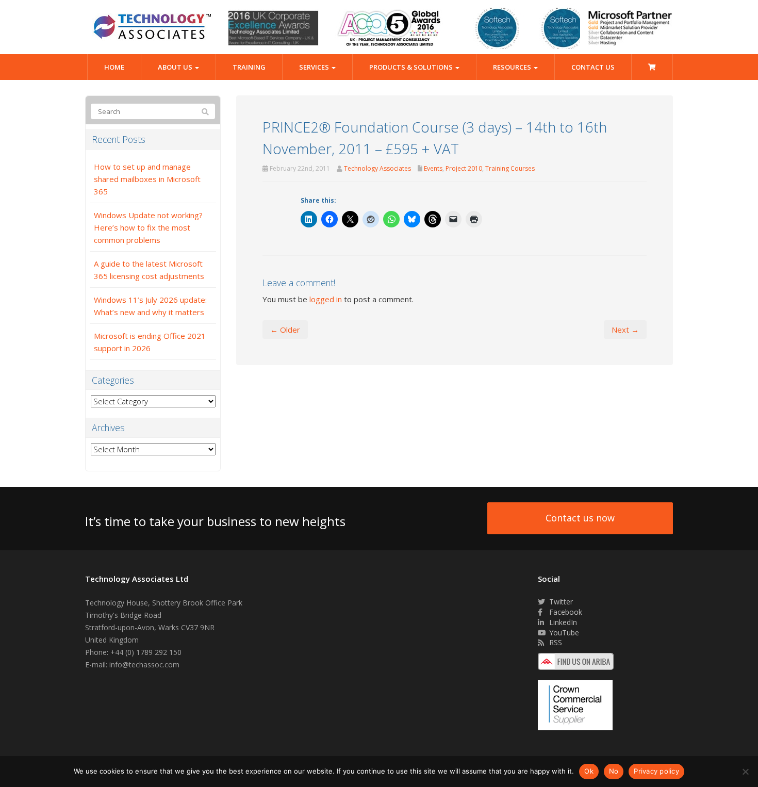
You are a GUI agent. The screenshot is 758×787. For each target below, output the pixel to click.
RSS (554, 642)
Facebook (564, 612)
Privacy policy (656, 771)
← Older (285, 329)
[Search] (205, 112)
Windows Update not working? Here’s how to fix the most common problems (148, 227)
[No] (745, 771)
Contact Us (593, 67)
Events (433, 168)
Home (114, 67)
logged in (325, 299)
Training (249, 67)
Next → (625, 329)
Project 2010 (464, 168)
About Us (176, 67)
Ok (589, 771)
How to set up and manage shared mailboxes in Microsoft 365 (147, 178)
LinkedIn (562, 622)
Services (315, 67)
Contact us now (580, 518)
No (614, 771)
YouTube (563, 632)
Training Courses (510, 168)
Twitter (560, 601)
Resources (513, 67)
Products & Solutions (411, 67)
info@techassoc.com (144, 664)
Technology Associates (377, 168)
